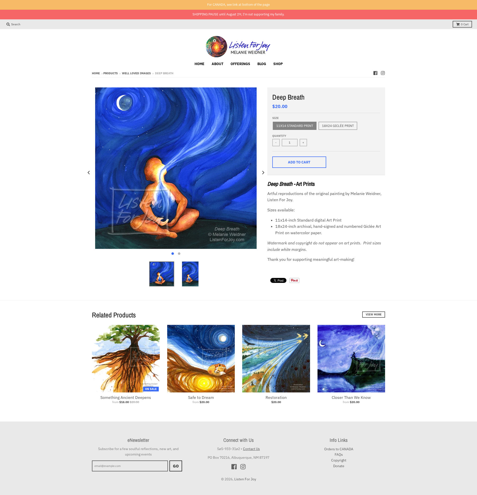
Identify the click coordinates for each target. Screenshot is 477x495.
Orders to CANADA (338, 449)
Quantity (279, 136)
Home (96, 73)
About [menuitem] (217, 64)
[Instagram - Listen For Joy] (383, 73)
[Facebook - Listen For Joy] (375, 73)
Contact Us (251, 449)
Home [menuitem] (199, 64)
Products (110, 73)
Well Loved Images (136, 73)
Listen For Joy (245, 479)
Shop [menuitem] (278, 64)
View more (374, 314)
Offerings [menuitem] (240, 64)
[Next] (263, 172)
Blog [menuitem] (261, 64)
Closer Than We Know (351, 397)
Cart (465, 24)
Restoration (276, 397)
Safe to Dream (201, 397)
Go (176, 465)
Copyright (338, 460)
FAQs (339, 454)
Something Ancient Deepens (125, 397)
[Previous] (89, 172)
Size (275, 118)
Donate (338, 466)
